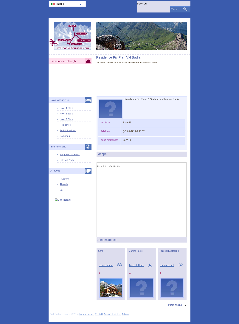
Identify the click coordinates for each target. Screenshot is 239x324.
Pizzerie (64, 184)
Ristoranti (64, 178)
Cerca (174, 9)
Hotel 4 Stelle (66, 108)
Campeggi (65, 136)
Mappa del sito (86, 314)
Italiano (60, 4)
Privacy (125, 314)
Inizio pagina (175, 304)
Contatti (99, 314)
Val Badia (101, 62)
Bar (61, 190)
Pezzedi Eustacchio (169, 251)
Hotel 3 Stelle (66, 113)
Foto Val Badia (67, 160)
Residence (65, 125)
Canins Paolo (136, 251)
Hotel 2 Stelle (66, 119)
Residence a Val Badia (117, 62)
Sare (100, 251)
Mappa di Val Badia (70, 154)
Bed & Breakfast (68, 130)
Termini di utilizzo (112, 314)
